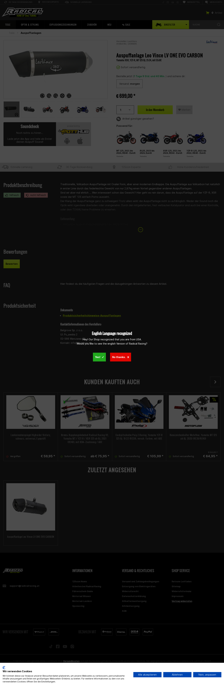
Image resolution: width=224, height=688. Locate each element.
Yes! (97, 357)
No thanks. (119, 357)
